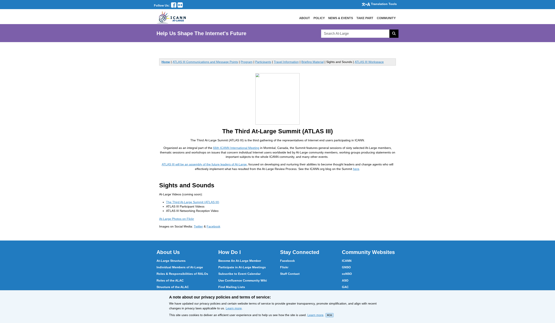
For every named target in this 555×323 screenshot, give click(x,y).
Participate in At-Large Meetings (242, 267)
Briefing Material (312, 62)
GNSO (346, 267)
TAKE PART (364, 18)
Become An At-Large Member (239, 260)
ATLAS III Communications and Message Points (205, 62)
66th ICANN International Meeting (236, 148)
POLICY (319, 18)
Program (247, 62)
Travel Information (286, 62)
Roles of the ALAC (170, 280)
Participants (263, 62)
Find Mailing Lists (231, 287)
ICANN (346, 260)
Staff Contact (290, 273)
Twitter (198, 226)
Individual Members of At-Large (180, 267)
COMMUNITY (386, 18)
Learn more (234, 308)
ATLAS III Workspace (369, 62)
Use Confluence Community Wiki (242, 280)
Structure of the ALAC (173, 287)
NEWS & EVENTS (340, 18)
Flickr (284, 267)
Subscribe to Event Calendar (239, 273)
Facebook (213, 226)
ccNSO (347, 273)
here (356, 169)
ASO (345, 280)
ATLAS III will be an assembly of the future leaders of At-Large (204, 164)
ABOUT (304, 18)
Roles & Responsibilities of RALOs (182, 273)
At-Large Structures (171, 260)
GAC (345, 287)
